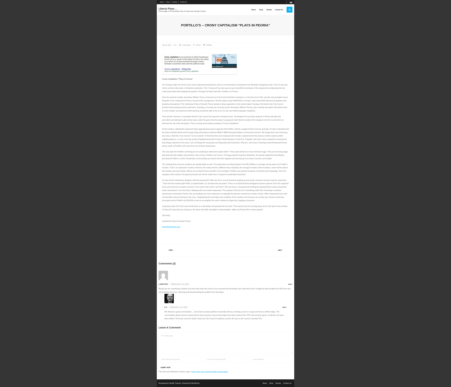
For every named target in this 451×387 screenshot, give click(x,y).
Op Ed (198, 45)
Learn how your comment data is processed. (209, 372)
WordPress (195, 383)
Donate (175, 2)
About (161, 2)
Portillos (209, 45)
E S (175, 45)
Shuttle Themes (175, 383)
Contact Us (183, 2)
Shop (168, 2)
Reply (290, 284)
